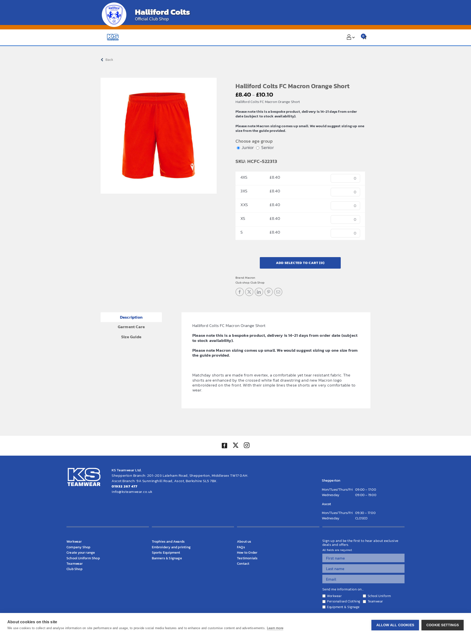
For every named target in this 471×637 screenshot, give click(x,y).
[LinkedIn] (259, 292)
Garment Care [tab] (131, 327)
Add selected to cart (300, 262)
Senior (267, 147)
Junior (248, 147)
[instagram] (246, 446)
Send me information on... (343, 589)
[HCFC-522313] (159, 136)
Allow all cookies (395, 625)
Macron (250, 277)
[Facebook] (240, 292)
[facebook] (224, 445)
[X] (249, 292)
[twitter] (235, 446)
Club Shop (257, 282)
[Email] (278, 292)
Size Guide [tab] (131, 337)
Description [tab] (131, 317)
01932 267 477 (124, 486)
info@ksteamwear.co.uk (132, 491)
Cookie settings (442, 625)
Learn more (275, 628)
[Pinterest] (268, 292)
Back (109, 59)
